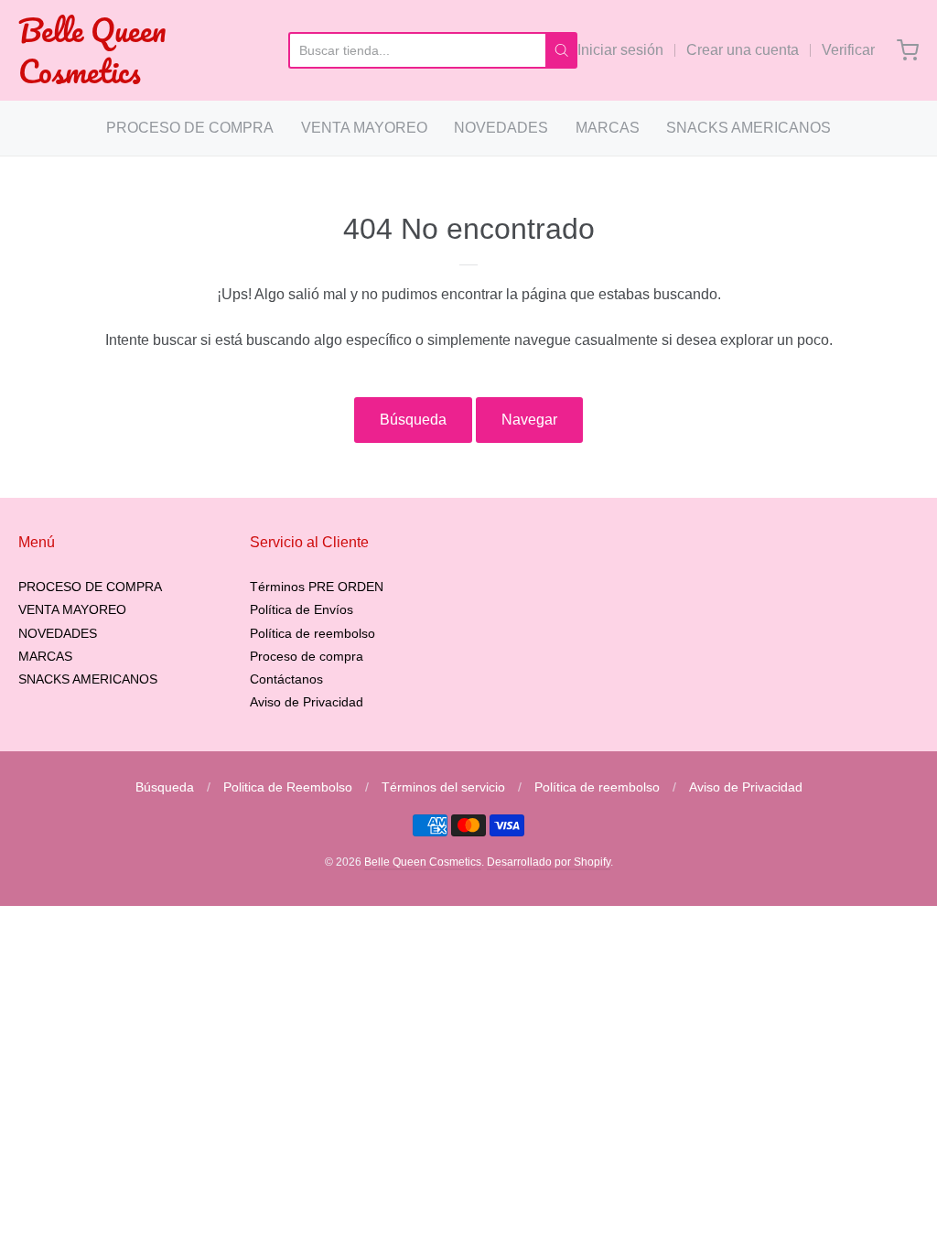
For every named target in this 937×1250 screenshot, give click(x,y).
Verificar (848, 50)
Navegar (529, 419)
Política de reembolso (312, 633)
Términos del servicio (443, 787)
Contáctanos (286, 679)
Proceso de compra (306, 656)
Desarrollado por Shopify (548, 862)
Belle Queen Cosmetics (92, 50)
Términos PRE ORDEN (316, 586)
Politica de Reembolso (287, 787)
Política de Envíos (301, 609)
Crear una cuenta (742, 50)
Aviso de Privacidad (306, 702)
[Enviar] (561, 50)
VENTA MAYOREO (364, 127)
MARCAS (608, 127)
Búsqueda (413, 419)
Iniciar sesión (620, 50)
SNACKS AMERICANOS (748, 127)
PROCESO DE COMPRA (190, 127)
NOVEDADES (501, 127)
